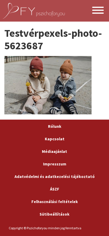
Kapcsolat (55, 138)
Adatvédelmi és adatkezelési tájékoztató (55, 176)
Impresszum (54, 164)
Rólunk (54, 126)
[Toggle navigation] (98, 11)
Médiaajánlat (54, 151)
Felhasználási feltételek (54, 201)
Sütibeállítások (54, 214)
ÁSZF (54, 189)
